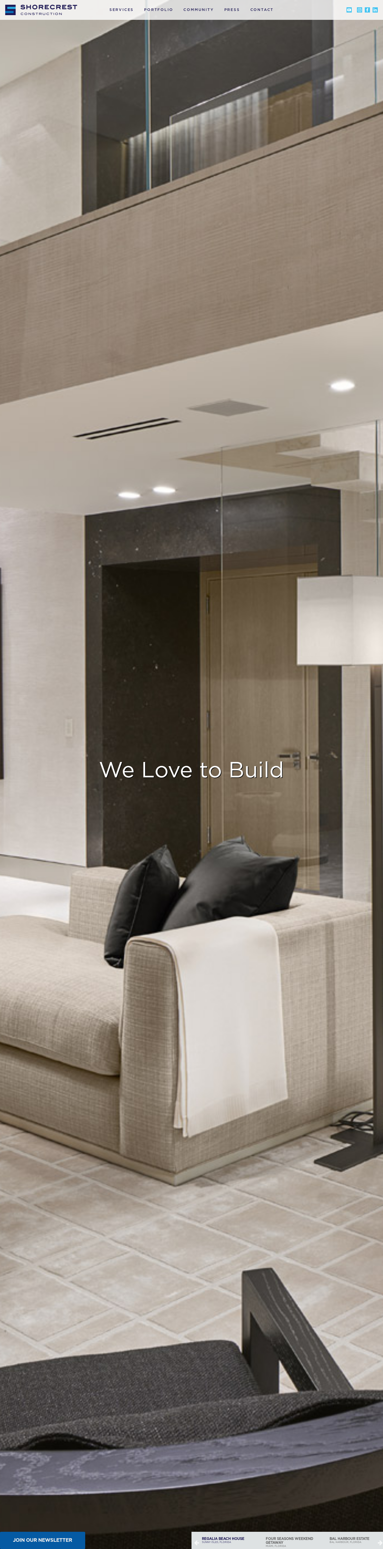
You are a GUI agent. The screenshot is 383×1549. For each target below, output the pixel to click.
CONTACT (262, 10)
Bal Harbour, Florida (286, 1540)
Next (380, 1542)
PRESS (232, 10)
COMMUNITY (198, 10)
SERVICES (121, 10)
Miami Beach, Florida (352, 1540)
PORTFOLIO (158, 10)
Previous (196, 1542)
